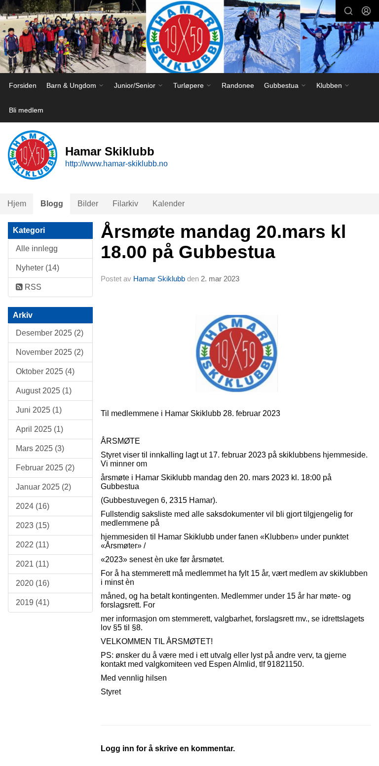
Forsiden (23, 85)
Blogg (51, 203)
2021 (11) (32, 564)
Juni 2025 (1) (39, 410)
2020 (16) (32, 583)
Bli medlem (26, 110)
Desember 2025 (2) (49, 333)
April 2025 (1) (39, 429)
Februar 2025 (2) (45, 467)
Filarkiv (125, 203)
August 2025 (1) (44, 390)
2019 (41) (32, 602)
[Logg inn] (366, 11)
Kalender (168, 203)
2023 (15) (32, 525)
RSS (32, 287)
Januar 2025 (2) (43, 487)
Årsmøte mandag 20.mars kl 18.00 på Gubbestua (223, 242)
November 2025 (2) (49, 352)
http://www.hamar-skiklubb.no (116, 163)
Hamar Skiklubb (159, 278)
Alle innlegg (37, 248)
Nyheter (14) (37, 268)
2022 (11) (32, 544)
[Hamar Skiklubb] (189, 38)
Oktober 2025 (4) (45, 371)
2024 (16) (32, 506)
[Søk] (348, 11)
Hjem (16, 203)
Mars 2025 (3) (40, 448)
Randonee (238, 85)
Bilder (87, 203)
